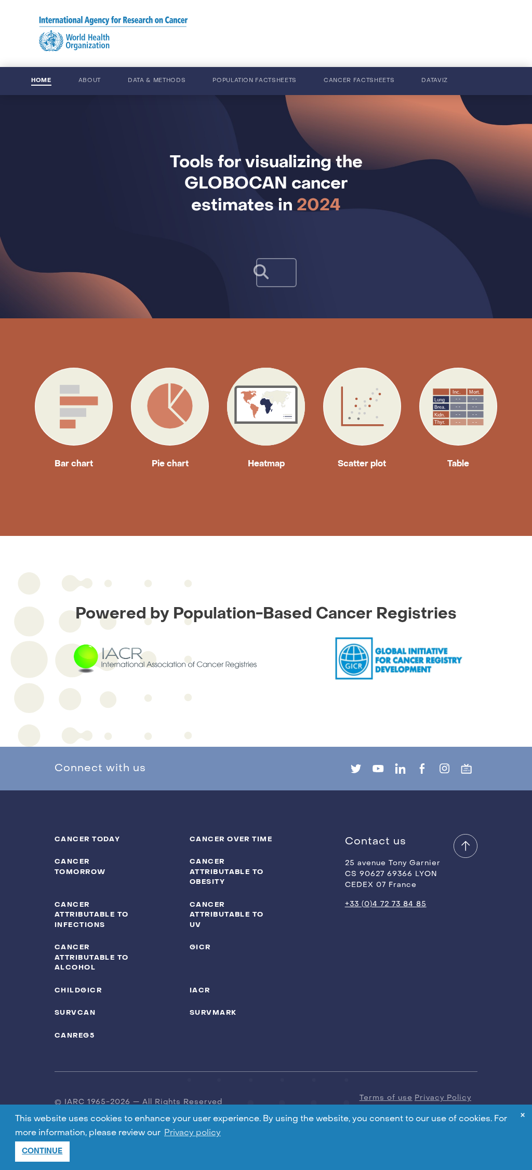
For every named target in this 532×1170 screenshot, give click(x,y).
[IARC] (113, 33)
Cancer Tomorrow (80, 866)
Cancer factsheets (359, 81)
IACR (200, 990)
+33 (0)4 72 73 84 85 (386, 904)
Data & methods (156, 81)
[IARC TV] (466, 768)
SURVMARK (213, 1012)
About (89, 81)
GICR (200, 947)
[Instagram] (444, 768)
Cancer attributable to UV (227, 914)
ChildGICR (78, 990)
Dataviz (434, 81)
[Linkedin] (400, 768)
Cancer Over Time (231, 839)
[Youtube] (378, 768)
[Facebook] (422, 768)
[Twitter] (356, 768)
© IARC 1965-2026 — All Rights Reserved (138, 1102)
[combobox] (266, 272)
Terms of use (386, 1098)
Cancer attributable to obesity (227, 871)
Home (41, 80)
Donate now (450, 33)
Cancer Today (87, 839)
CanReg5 (75, 1035)
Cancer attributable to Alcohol (92, 957)
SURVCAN (75, 1012)
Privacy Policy (443, 1098)
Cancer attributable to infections (92, 914)
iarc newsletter (348, 33)
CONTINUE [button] (42, 1151)
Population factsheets (254, 81)
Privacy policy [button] (192, 1133)
